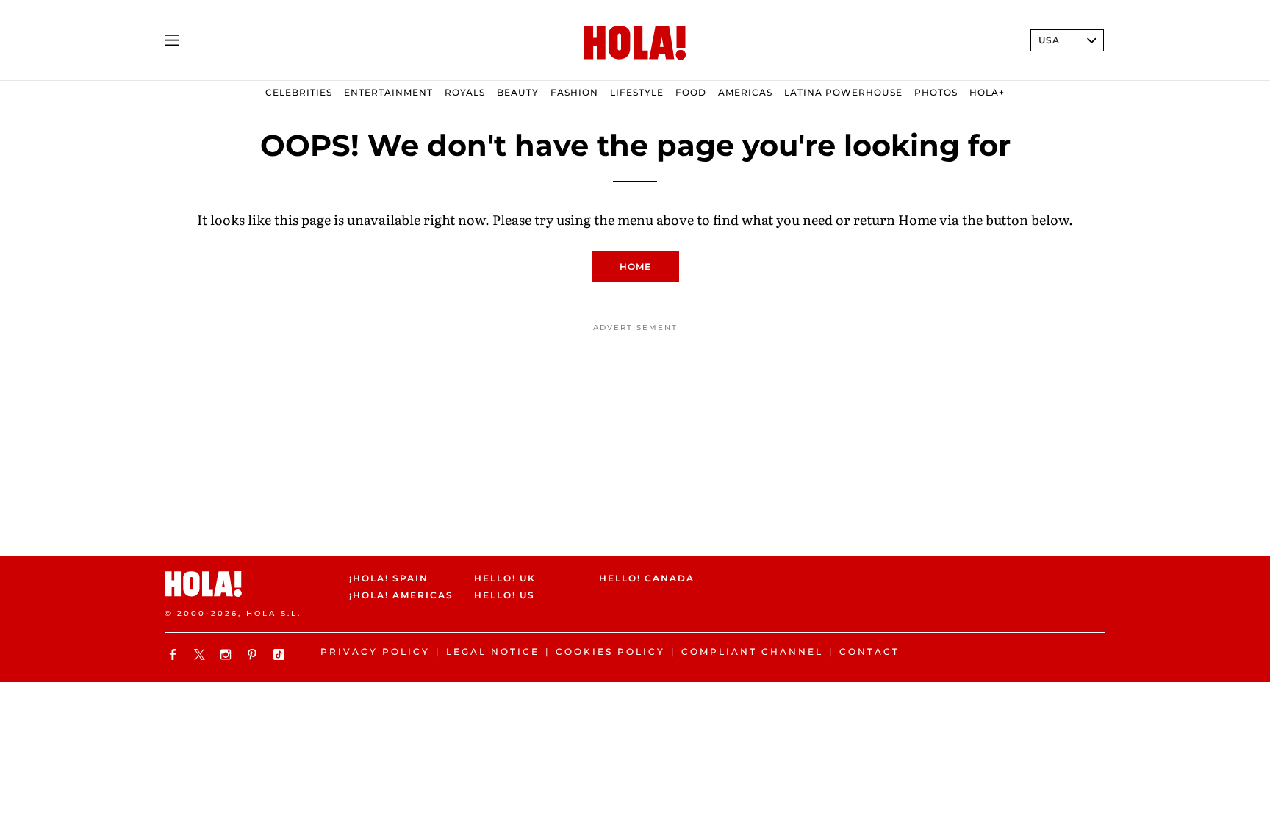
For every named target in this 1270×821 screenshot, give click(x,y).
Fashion (574, 92)
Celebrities (298, 92)
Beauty (518, 92)
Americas (745, 92)
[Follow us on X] (201, 654)
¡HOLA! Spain (388, 578)
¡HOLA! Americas (399, 595)
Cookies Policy (610, 651)
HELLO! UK (505, 578)
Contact (869, 651)
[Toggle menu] (172, 40)
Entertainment (388, 92)
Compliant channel (752, 651)
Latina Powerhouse (843, 92)
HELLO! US (504, 595)
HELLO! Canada (647, 578)
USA (1049, 40)
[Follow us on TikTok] (280, 654)
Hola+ (987, 92)
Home (635, 266)
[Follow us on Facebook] (175, 654)
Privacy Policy (375, 651)
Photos (936, 92)
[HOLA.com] (635, 43)
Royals (465, 92)
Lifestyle (637, 92)
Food (690, 92)
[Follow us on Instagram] (227, 654)
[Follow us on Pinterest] (254, 654)
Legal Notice (492, 651)
